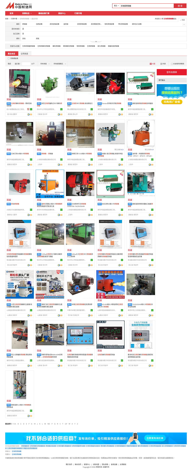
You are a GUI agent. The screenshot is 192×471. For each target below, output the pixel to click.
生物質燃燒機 (16, 451)
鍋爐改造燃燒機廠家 (30, 448)
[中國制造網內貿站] (19, 5)
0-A (14, 424)
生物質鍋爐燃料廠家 (78, 446)
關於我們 (69, 464)
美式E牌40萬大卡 (110, 204)
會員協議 (114, 464)
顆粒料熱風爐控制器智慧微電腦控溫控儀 (140, 255)
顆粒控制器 (106, 355)
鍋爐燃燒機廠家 (131, 446)
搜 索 (180, 5)
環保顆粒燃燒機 (68, 46)
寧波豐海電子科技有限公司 (137, 360)
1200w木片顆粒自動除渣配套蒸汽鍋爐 (49, 255)
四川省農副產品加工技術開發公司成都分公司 (16, 109)
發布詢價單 (172, 72)
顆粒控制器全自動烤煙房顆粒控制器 (110, 255)
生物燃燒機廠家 (120, 446)
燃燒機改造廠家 (51, 446)
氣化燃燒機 (101, 46)
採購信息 (26, 13)
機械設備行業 (43, 13)
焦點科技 (99, 467)
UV (66, 424)
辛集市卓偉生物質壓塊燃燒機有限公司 (77, 310)
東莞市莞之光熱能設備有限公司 (137, 310)
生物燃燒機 (91, 46)
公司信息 (24, 53)
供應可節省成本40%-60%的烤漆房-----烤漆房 (49, 356)
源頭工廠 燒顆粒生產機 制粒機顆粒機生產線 (49, 305)
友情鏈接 (123, 464)
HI (35, 424)
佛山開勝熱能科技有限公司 (76, 109)
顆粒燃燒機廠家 (143, 446)
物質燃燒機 (81, 46)
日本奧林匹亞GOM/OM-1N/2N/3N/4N (76, 205)
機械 (8, 103)
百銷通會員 (14, 58)
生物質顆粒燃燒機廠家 (37, 446)
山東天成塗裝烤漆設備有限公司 (47, 360)
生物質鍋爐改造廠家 (93, 446)
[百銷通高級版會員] (28, 109)
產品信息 (11, 53)
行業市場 (78, 13)
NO (49, 424)
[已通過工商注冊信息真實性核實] (31, 109)
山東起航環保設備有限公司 (16, 310)
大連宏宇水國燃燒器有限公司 (16, 210)
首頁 (11, 13)
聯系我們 (78, 464)
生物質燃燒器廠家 (155, 446)
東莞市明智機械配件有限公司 (107, 109)
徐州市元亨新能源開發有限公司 (47, 109)
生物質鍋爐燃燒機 (28, 46)
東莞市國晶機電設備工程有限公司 (137, 109)
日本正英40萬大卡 (20, 154)
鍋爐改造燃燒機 (113, 46)
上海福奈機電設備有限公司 (46, 159)
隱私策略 (105, 464)
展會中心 (62, 13)
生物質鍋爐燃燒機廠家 (15, 448)
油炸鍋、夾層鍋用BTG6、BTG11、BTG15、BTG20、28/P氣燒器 (140, 156)
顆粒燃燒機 (56, 46)
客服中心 (87, 464)
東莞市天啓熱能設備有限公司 (47, 210)
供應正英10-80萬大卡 (82, 154)
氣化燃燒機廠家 (167, 446)
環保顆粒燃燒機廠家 (107, 446)
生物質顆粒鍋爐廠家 (64, 446)
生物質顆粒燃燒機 (43, 46)
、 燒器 (47, 154)
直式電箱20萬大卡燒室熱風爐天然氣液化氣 (49, 205)
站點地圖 (96, 464)
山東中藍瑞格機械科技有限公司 (107, 310)
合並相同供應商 (178, 64)
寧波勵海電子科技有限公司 (16, 260)
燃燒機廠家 (25, 446)
